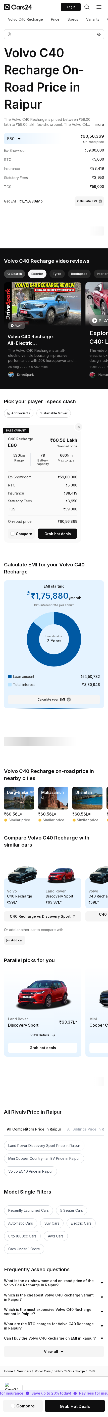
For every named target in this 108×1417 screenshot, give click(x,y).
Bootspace (79, 274)
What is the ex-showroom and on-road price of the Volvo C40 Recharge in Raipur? (49, 1283)
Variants (92, 19)
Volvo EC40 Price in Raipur (30, 1171)
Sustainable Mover (54, 413)
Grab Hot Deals (75, 1406)
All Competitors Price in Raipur (34, 1129)
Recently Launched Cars (28, 1210)
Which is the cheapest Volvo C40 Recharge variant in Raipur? (49, 1297)
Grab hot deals (57, 534)
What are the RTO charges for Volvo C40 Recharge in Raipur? (49, 1326)
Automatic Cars (20, 1223)
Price (55, 19)
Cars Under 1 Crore (24, 1249)
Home (9, 1371)
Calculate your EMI (51, 699)
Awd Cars (56, 1236)
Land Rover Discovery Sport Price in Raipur (44, 1145)
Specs (73, 19)
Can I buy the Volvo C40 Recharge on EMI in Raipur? (50, 1338)
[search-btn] (87, 7)
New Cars (25, 1371)
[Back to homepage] (18, 7)
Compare (24, 534)
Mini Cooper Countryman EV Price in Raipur (44, 1158)
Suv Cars (51, 1223)
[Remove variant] (78, 427)
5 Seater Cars (71, 1210)
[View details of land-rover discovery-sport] (42, 1012)
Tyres (57, 274)
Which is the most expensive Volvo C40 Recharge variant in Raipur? (47, 1311)
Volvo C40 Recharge (25, 19)
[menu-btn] (99, 7)
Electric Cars (81, 1223)
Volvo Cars (43, 1371)
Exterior (37, 274)
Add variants (20, 413)
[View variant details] (42, 483)
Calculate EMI (87, 201)
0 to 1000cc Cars (22, 1236)
